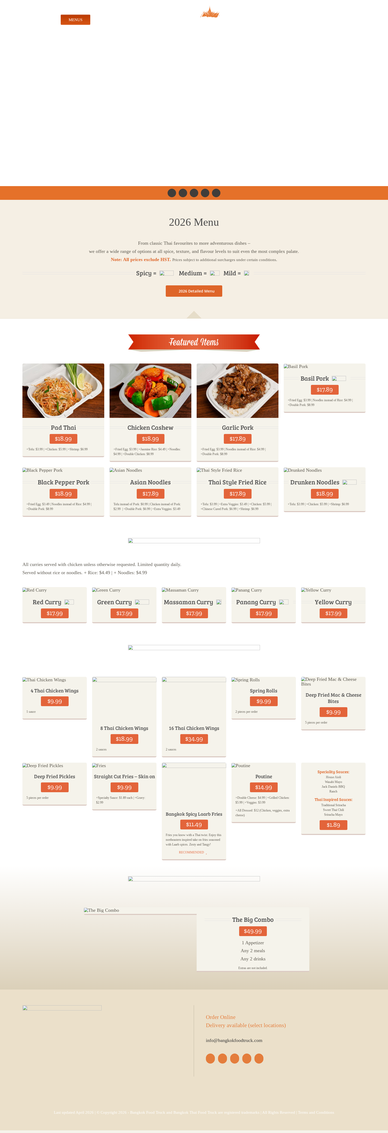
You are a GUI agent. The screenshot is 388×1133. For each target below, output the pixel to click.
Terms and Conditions (316, 1113)
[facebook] (172, 194)
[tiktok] (194, 194)
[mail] (216, 194)
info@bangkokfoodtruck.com (234, 1041)
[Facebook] (210, 1060)
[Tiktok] (234, 1060)
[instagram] (183, 194)
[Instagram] (222, 1060)
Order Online (220, 1018)
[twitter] (205, 194)
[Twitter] (246, 1060)
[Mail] (258, 1060)
